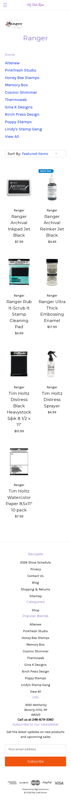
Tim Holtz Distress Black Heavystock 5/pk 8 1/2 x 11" (19, 409)
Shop (35, 610)
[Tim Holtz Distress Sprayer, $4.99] (52, 364)
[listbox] (40, 153)
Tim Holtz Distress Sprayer (52, 399)
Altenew (12, 62)
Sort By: (14, 153)
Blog (35, 583)
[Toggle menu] (5, 5)
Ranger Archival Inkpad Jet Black (19, 226)
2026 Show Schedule (35, 562)
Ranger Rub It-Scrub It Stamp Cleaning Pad (19, 314)
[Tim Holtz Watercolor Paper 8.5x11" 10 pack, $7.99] (19, 462)
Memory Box (16, 84)
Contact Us (35, 576)
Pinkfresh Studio (20, 70)
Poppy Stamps (18, 121)
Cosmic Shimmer (21, 92)
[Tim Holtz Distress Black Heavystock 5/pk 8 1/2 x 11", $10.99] (19, 364)
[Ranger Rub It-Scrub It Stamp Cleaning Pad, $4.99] (19, 272)
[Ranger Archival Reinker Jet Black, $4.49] (52, 187)
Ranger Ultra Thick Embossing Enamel (52, 311)
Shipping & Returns (35, 589)
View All (12, 136)
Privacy (35, 569)
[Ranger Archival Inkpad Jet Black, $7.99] (19, 187)
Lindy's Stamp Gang (23, 129)
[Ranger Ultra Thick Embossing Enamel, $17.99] (52, 272)
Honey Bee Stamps (22, 77)
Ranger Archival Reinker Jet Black (52, 226)
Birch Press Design (22, 114)
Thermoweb (16, 99)
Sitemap (35, 596)
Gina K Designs (19, 107)
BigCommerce (41, 789)
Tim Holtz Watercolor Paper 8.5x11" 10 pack (19, 501)
